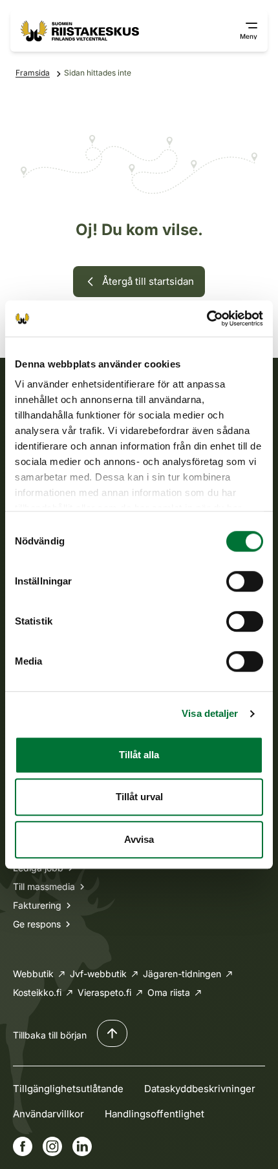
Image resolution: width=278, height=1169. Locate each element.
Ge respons (37, 923)
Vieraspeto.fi (104, 992)
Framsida (33, 73)
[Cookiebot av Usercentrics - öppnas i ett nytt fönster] (206, 318)
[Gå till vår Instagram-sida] (52, 1146)
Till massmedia (44, 886)
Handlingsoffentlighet (154, 1114)
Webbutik (33, 973)
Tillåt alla (139, 754)
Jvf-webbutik (98, 973)
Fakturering (37, 905)
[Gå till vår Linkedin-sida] (82, 1146)
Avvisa (139, 839)
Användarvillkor (48, 1114)
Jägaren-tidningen (182, 973)
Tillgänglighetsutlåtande (68, 1088)
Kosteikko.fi (37, 992)
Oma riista (168, 992)
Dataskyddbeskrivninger (199, 1088)
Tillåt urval (139, 796)
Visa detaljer (210, 713)
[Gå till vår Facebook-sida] (22, 1146)
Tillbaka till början (50, 1034)
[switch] (244, 581)
